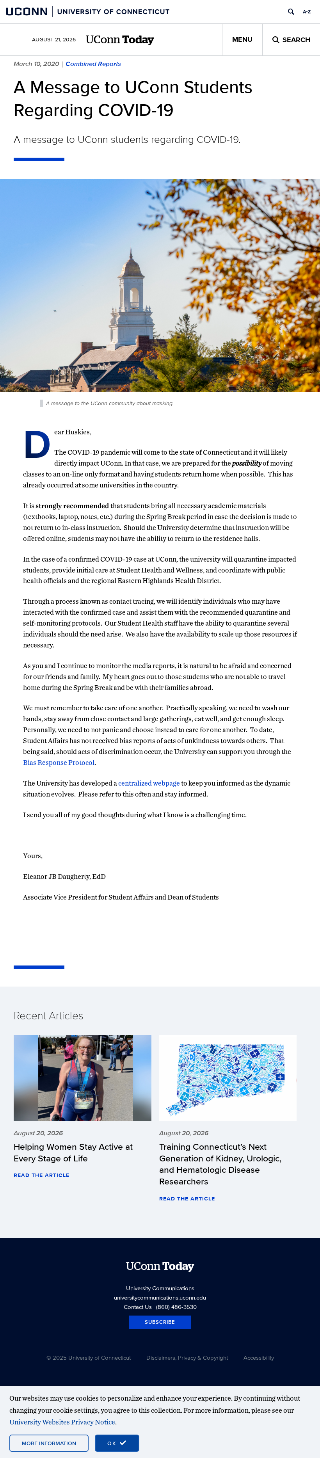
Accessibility (259, 1357)
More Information (49, 1443)
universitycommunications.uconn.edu (160, 1297)
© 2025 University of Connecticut (88, 1357)
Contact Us (138, 1307)
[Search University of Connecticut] (291, 11)
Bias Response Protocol (58, 762)
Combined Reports (93, 63)
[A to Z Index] (306, 11)
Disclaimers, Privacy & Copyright (187, 1357)
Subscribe (160, 1322)
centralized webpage (149, 783)
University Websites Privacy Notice (62, 1422)
